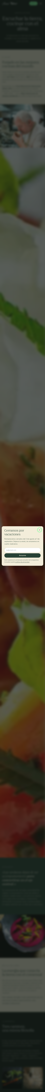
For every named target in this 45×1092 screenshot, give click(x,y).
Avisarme (22, 555)
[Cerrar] (40, 530)
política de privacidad (22, 562)
